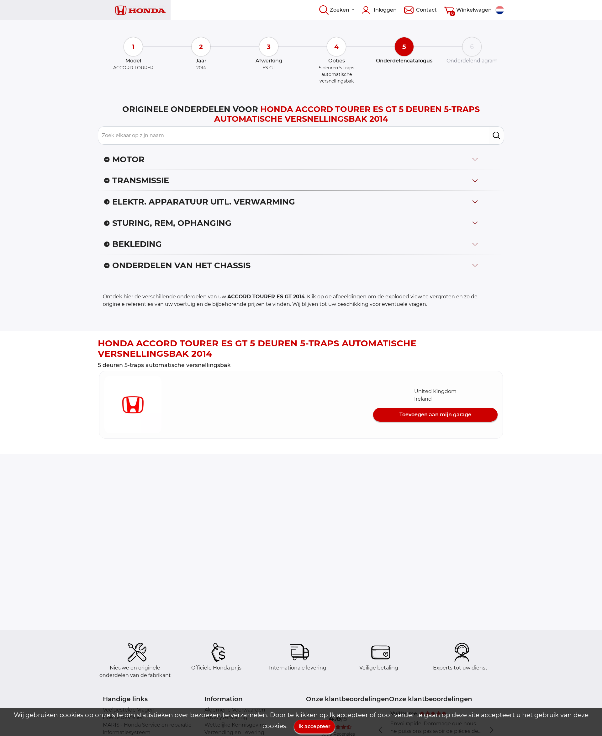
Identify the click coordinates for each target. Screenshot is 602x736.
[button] (132, 404)
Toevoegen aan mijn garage (435, 415)
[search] (496, 135)
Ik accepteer (314, 726)
